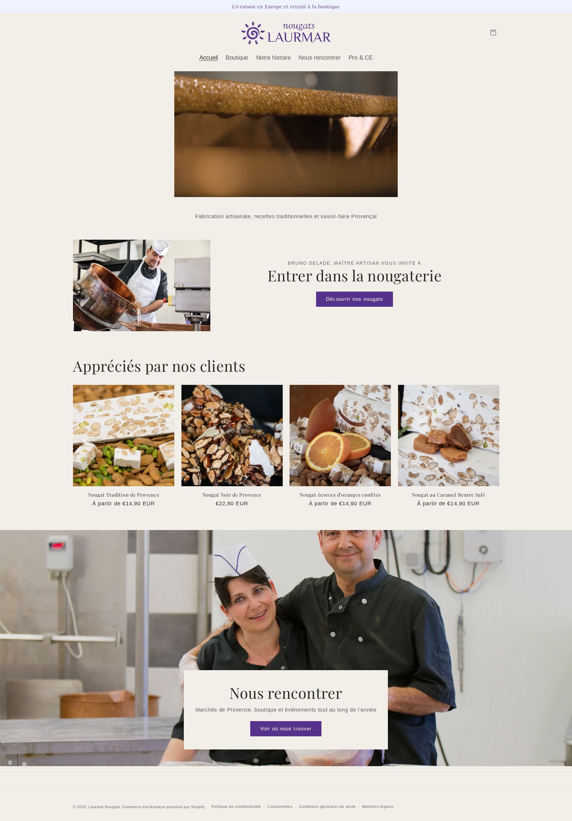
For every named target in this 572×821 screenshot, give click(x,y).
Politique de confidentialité (236, 807)
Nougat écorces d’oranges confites (340, 495)
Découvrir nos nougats (354, 299)
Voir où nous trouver (286, 728)
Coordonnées (280, 807)
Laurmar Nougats (104, 807)
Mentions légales (378, 807)
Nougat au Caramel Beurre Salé (448, 495)
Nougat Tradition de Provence (123, 495)
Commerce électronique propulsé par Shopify (163, 807)
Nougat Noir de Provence (231, 495)
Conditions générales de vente (327, 807)
